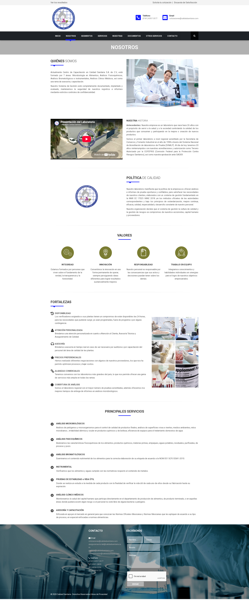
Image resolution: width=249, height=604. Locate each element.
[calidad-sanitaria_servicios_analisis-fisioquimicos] (187, 352)
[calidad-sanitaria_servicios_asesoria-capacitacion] (187, 328)
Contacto (172, 36)
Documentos (134, 36)
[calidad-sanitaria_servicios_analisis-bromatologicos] (187, 376)
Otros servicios (154, 36)
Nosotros (71, 36)
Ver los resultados (59, 2)
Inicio (58, 36)
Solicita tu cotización (162, 2)
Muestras (117, 36)
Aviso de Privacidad (99, 594)
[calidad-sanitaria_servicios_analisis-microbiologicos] (163, 352)
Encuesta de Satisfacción (185, 2)
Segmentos (86, 36)
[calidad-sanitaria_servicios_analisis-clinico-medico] (163, 376)
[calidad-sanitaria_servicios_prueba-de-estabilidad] (163, 328)
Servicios (102, 36)
